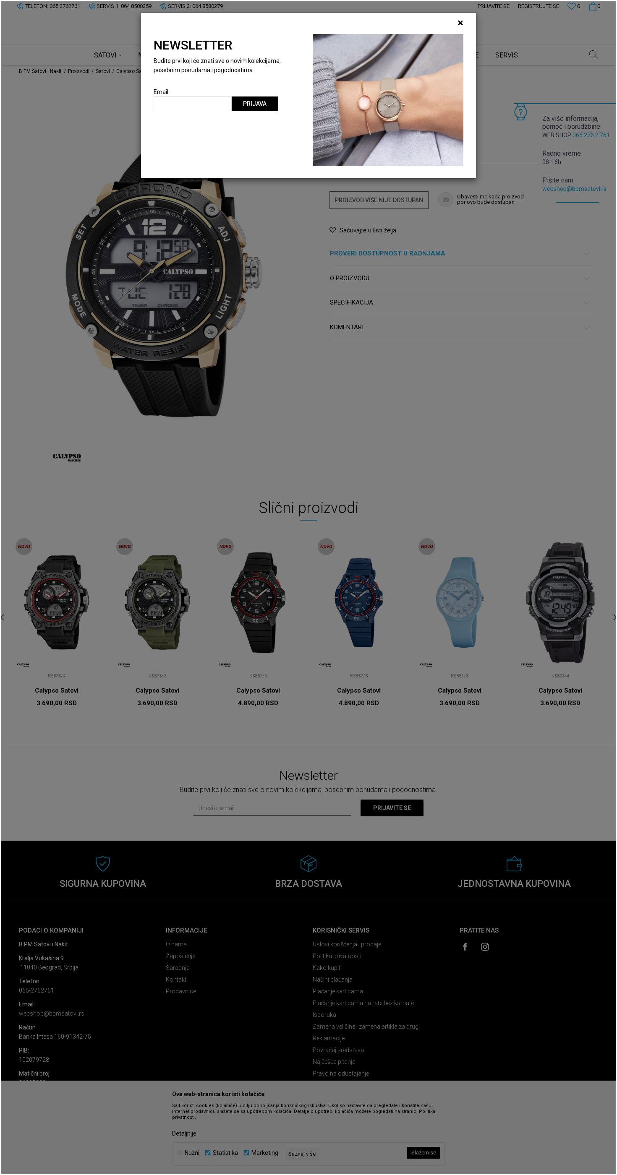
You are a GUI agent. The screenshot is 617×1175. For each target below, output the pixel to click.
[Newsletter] (388, 99)
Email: (162, 92)
